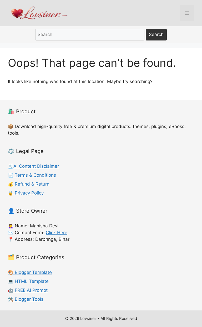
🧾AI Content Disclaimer (33, 166)
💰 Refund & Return (28, 184)
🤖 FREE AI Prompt (28, 290)
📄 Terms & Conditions (32, 175)
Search (156, 34)
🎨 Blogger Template (30, 272)
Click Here (56, 232)
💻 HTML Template (28, 281)
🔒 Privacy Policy (26, 193)
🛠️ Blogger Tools (25, 299)
